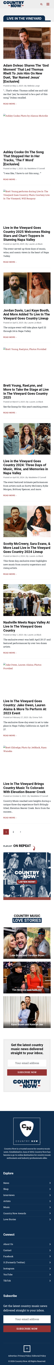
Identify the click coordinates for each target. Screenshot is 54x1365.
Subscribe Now (27, 1072)
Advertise (12, 1355)
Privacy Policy (24, 1355)
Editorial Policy (39, 1355)
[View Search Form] (41, 4)
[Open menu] (48, 4)
